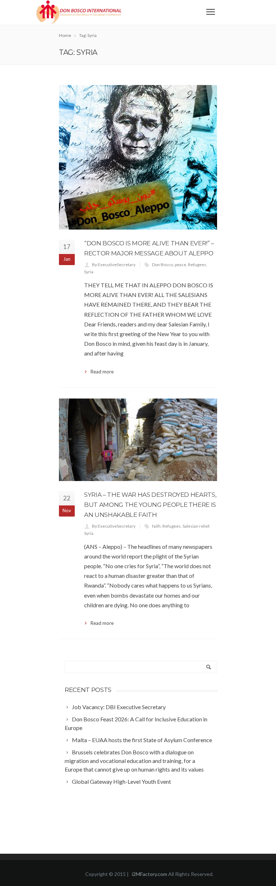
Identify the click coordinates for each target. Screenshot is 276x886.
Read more (102, 371)
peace (180, 264)
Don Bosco (162, 264)
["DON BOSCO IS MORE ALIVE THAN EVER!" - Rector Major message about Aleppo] (138, 157)
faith (156, 526)
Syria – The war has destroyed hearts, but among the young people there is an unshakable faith (150, 504)
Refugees (197, 264)
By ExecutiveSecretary (113, 264)
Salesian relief (196, 526)
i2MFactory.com (150, 874)
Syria (88, 271)
